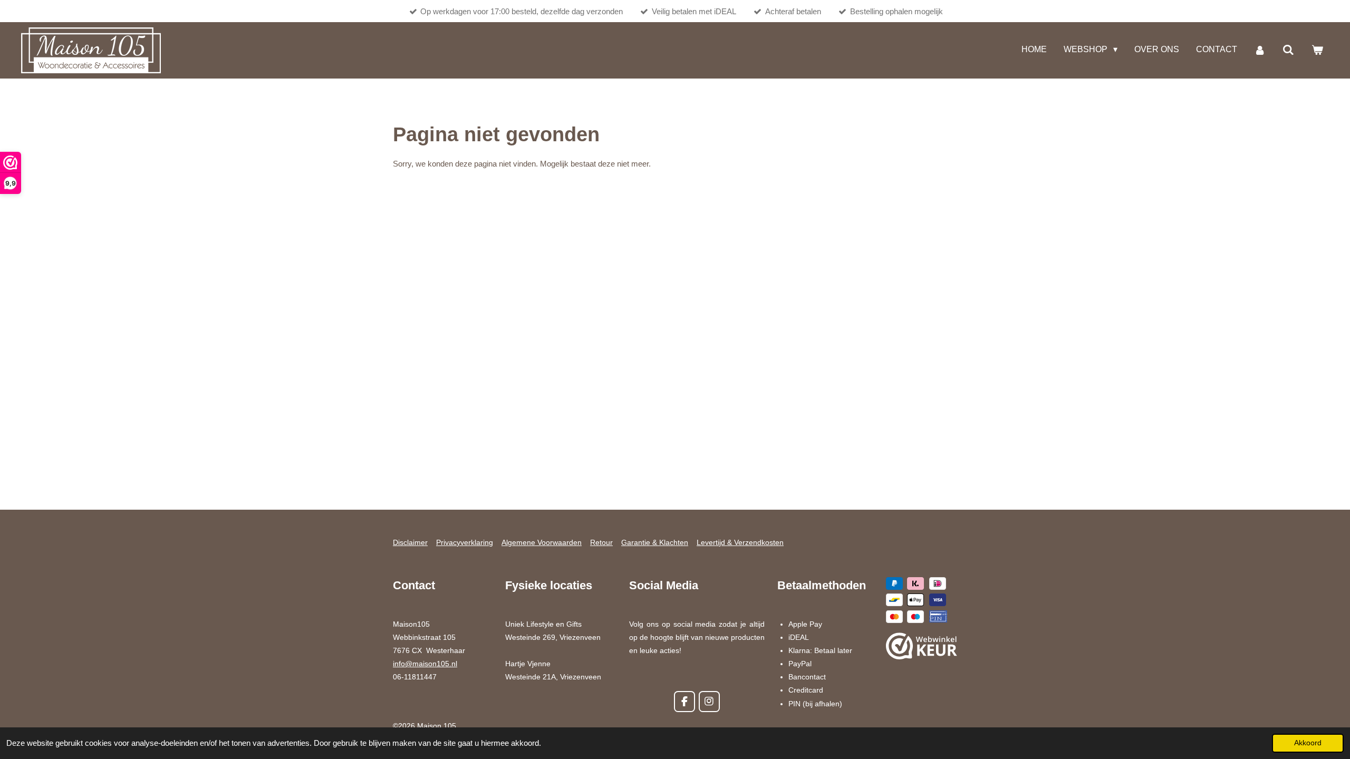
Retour (601, 542)
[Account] (1259, 50)
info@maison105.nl (425, 663)
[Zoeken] (1288, 50)
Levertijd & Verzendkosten (740, 542)
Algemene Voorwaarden (542, 542)
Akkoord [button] (1308, 743)
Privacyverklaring (464, 542)
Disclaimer (410, 542)
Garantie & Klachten (654, 542)
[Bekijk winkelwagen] (1317, 50)
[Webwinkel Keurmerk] (921, 648)
